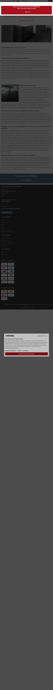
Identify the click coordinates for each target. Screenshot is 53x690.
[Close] (51, 4)
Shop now (27, 12)
